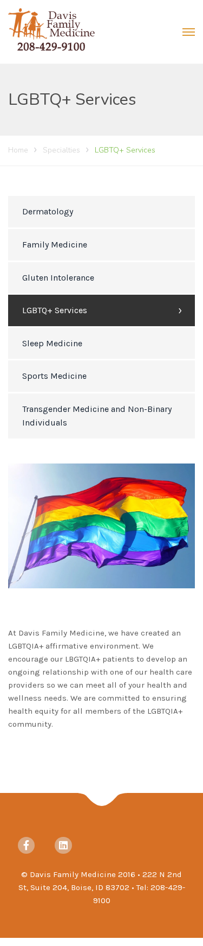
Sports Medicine (54, 376)
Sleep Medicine (52, 343)
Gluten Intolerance (58, 277)
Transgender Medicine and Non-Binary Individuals (97, 416)
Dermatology (47, 211)
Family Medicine (54, 244)
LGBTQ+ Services (54, 310)
